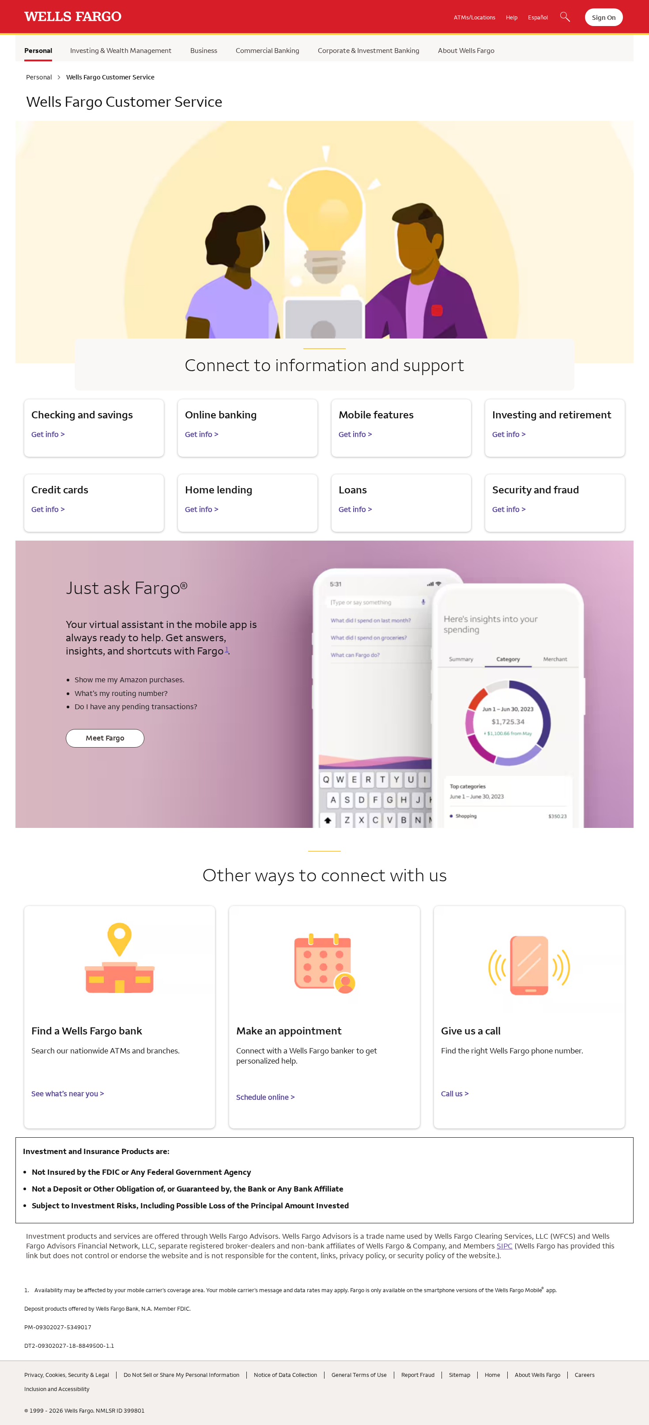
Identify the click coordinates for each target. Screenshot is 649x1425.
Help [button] (511, 17)
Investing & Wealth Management (121, 50)
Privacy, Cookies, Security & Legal (66, 1374)
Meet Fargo (105, 738)
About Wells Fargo (466, 50)
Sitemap (459, 1374)
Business (203, 50)
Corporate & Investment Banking (368, 50)
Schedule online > (265, 1097)
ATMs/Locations (474, 17)
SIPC (505, 1246)
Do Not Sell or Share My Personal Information (181, 1374)
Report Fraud (417, 1374)
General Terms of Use (359, 1374)
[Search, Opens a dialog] (565, 18)
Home (492, 1374)
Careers (585, 1374)
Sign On (604, 17)
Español (538, 17)
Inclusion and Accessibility (57, 1388)
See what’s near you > (67, 1093)
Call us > (455, 1093)
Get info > (48, 434)
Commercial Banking (267, 50)
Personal (38, 50)
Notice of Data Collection (285, 1374)
